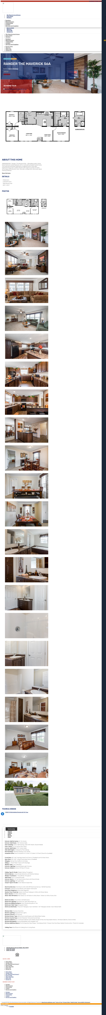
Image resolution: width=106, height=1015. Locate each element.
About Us (9, 29)
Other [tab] (9, 837)
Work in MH (9, 30)
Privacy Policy (66, 1002)
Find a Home (10, 16)
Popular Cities (9, 962)
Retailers (8, 20)
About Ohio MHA (10, 966)
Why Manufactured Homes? (12, 964)
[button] (22, 173)
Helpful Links (74, 1002)
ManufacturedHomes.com (48, 1002)
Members (9, 17)
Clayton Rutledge (13, 69)
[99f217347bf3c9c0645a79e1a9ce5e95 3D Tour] (15, 89)
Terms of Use (58, 1002)
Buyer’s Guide (10, 28)
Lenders (8, 24)
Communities (9, 23)
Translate (11, 1006)
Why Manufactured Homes (14, 15)
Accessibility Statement (84, 1002)
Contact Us (10, 32)
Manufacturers (10, 22)
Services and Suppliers (12, 26)
